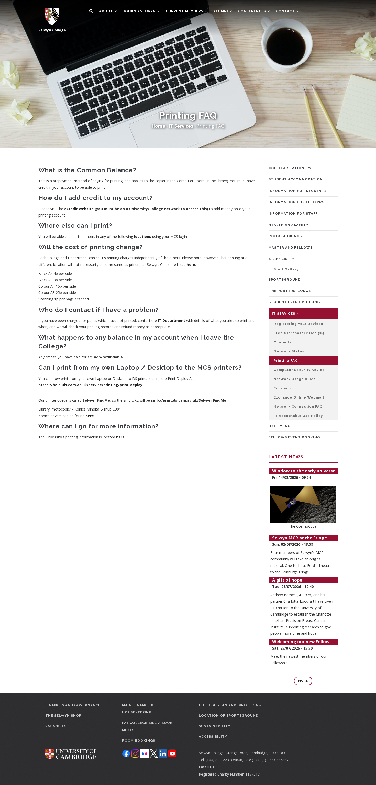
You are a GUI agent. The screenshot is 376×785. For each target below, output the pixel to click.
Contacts (282, 342)
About (106, 11)
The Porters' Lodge (290, 291)
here (191, 264)
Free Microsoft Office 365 (299, 333)
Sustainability (214, 726)
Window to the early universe (303, 471)
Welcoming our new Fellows (302, 641)
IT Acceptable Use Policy (298, 416)
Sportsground (285, 279)
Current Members (185, 11)
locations (142, 236)
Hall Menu (280, 426)
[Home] (49, 13)
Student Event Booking (294, 302)
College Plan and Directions (230, 705)
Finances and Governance (73, 705)
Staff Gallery (286, 269)
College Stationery (290, 168)
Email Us (206, 767)
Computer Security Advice (299, 370)
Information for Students (298, 191)
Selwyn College (52, 30)
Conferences (252, 11)
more (303, 680)
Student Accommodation (296, 179)
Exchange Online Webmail (299, 397)
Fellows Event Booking (294, 437)
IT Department (171, 320)
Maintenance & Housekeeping (138, 708)
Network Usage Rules (295, 379)
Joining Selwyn (140, 11)
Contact (286, 11)
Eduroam (282, 388)
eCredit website (79, 208)
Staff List (280, 259)
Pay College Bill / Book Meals (147, 726)
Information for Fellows (296, 202)
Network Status (289, 351)
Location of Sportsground (228, 716)
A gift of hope (287, 580)
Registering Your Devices (298, 324)
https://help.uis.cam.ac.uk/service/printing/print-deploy (90, 384)
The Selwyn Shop (63, 716)
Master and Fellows (291, 247)
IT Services (181, 126)
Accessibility (213, 736)
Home (158, 126)
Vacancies (56, 726)
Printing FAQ (286, 360)
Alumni (221, 11)
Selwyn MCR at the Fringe (299, 538)
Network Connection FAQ (298, 406)
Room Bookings (285, 236)
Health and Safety (288, 225)
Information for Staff (293, 213)
